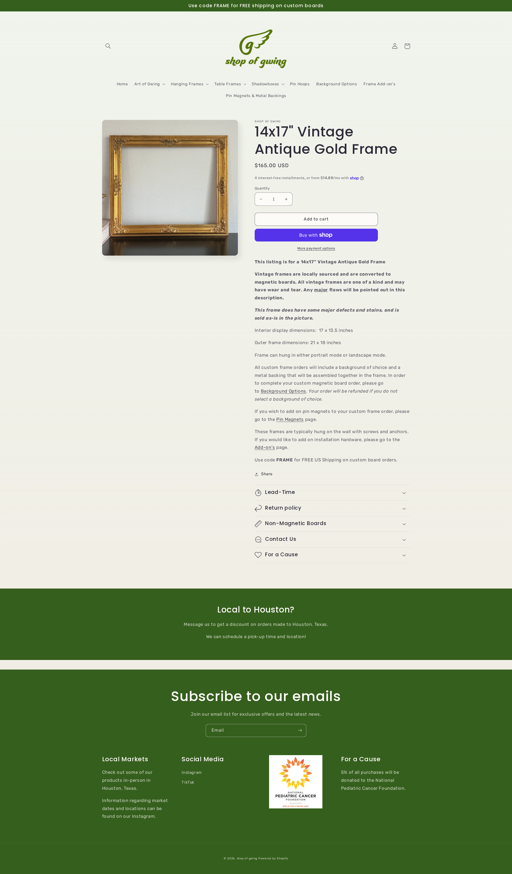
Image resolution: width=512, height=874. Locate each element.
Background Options (283, 391)
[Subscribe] (300, 730)
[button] (108, 46)
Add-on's (265, 447)
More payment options (316, 248)
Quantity (262, 188)
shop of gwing (247, 858)
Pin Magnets (290, 419)
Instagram (192, 772)
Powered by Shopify (273, 858)
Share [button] (267, 474)
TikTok (188, 782)
